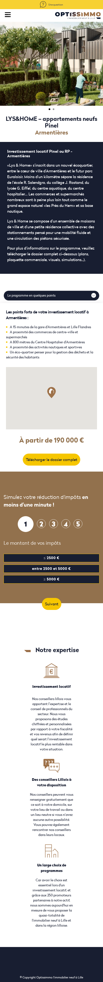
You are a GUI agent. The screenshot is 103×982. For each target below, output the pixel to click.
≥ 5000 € (52, 579)
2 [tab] (53, 109)
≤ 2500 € (51, 557)
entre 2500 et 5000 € (51, 568)
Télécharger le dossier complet (51, 459)
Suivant (51, 604)
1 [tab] (49, 109)
